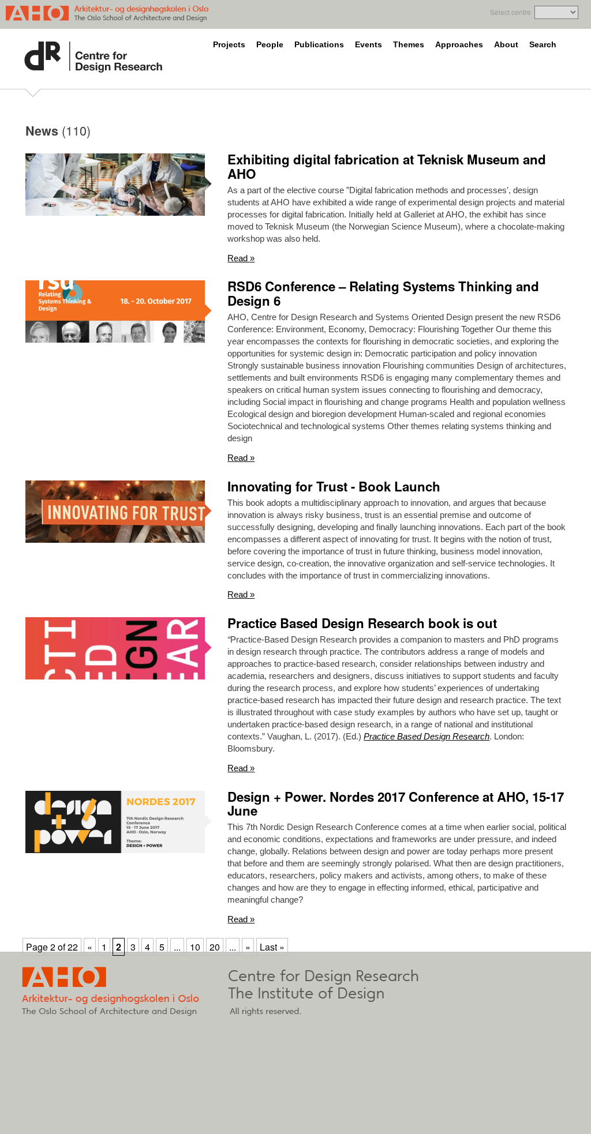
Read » (241, 258)
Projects (229, 44)
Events (368, 44)
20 (215, 946)
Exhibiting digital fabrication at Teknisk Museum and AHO (386, 166)
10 (195, 946)
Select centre (510, 12)
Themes (408, 44)
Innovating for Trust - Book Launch (333, 486)
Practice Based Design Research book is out (362, 623)
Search (542, 44)
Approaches (459, 44)
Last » (272, 946)
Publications (319, 44)
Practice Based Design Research (426, 736)
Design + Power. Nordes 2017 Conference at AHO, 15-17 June (395, 803)
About (506, 44)
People (269, 44)
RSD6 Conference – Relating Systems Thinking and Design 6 (383, 293)
